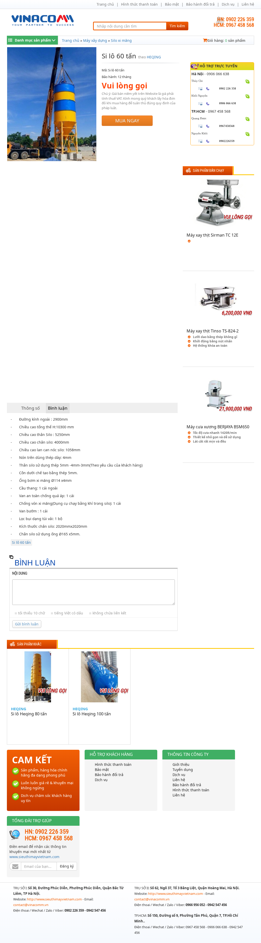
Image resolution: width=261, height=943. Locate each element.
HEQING (154, 57)
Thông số (30, 408)
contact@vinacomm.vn (30, 904)
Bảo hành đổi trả (200, 4)
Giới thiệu (181, 764)
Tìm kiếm (177, 25)
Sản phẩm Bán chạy (208, 171)
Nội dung (19, 573)
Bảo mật (172, 4)
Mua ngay (127, 121)
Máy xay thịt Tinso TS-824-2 (213, 330)
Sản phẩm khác (29, 644)
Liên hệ (248, 4)
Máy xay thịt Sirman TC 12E (212, 235)
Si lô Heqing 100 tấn (92, 713)
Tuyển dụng (183, 769)
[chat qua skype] (247, 81)
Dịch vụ (228, 4)
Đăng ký (67, 866)
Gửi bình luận (26, 624)
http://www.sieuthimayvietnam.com (55, 899)
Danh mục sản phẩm (33, 40)
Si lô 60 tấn (21, 542)
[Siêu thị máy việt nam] (42, 19)
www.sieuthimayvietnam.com (34, 856)
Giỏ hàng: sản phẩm (226, 40)
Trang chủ (105, 4)
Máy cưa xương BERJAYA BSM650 (218, 426)
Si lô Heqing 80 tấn (29, 713)
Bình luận (58, 408)
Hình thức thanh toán (139, 4)
